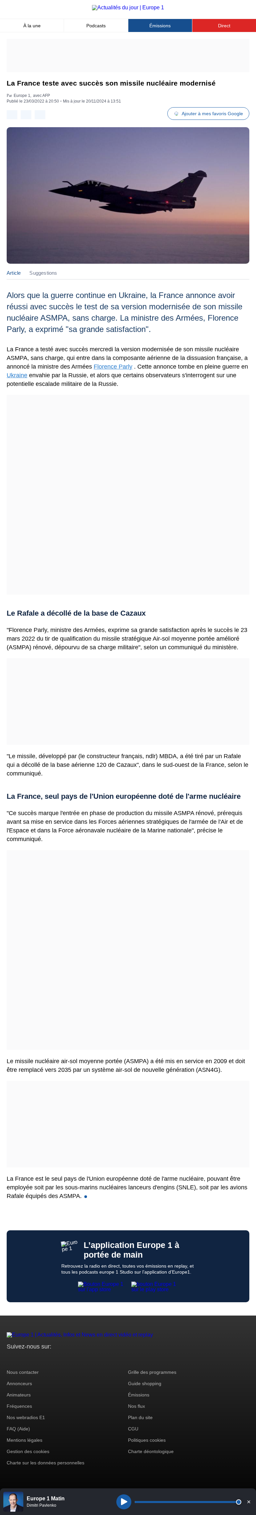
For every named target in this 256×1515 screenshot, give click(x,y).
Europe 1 (22, 95)
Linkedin (67, 1359)
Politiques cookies (147, 1440)
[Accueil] (128, 7)
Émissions (160, 25)
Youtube (45, 1359)
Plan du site (140, 1417)
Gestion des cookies (28, 1451)
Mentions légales (24, 1440)
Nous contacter (23, 1372)
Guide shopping (144, 1383)
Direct (224, 25)
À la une (32, 25)
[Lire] (123, 1501)
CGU (133, 1428)
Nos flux (136, 1406)
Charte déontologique (151, 1451)
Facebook (33, 1359)
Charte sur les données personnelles (45, 1462)
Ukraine (17, 375)
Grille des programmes (152, 1372)
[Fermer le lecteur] (249, 1502)
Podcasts (96, 25)
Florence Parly (113, 366)
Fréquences (19, 1406)
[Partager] (12, 114)
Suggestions (43, 273)
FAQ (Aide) (18, 1428)
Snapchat (56, 1359)
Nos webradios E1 (26, 1417)
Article (14, 273)
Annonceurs (19, 1383)
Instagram (22, 1359)
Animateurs (19, 1394)
